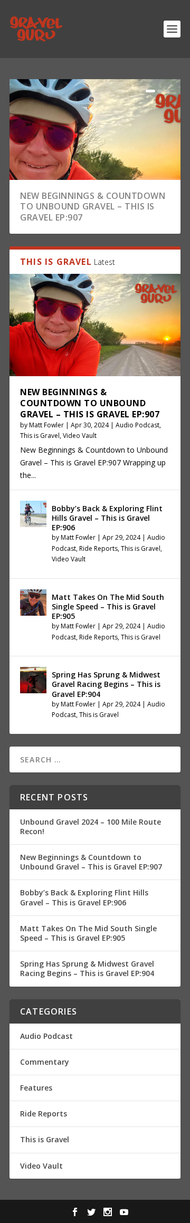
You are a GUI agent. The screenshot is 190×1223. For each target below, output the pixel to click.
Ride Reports (98, 548)
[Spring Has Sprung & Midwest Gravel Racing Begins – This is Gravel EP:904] (33, 680)
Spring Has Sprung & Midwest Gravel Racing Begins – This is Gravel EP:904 (106, 684)
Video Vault (80, 435)
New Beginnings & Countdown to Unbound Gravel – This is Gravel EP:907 (92, 207)
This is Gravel (40, 435)
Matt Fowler (46, 425)
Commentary (44, 1062)
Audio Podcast (137, 425)
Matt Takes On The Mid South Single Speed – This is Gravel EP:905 (108, 606)
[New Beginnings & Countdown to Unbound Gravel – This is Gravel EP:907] (95, 325)
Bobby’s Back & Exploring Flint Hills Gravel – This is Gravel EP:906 (107, 517)
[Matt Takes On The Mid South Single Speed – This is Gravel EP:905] (33, 602)
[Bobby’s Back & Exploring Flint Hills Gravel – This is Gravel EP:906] (33, 514)
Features (36, 1088)
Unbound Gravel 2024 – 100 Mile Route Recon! (90, 826)
